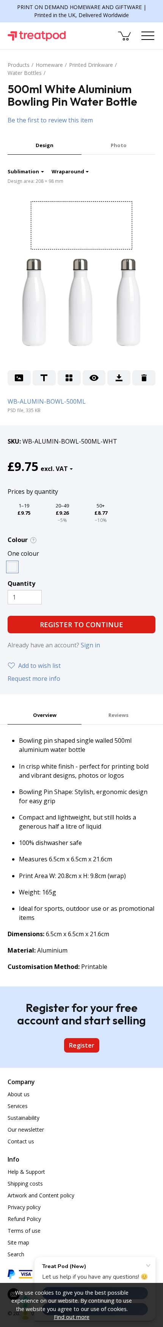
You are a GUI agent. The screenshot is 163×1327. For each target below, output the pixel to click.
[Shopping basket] (125, 35)
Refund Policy (24, 1218)
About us (19, 1094)
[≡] (147, 35)
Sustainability (23, 1117)
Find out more (71, 1317)
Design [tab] (44, 145)
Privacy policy (24, 1207)
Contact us (21, 1141)
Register (81, 1045)
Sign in (90, 645)
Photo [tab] (119, 145)
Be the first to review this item (50, 120)
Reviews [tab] (118, 715)
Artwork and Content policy (41, 1195)
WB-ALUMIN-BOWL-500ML (47, 401)
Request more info (34, 678)
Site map (18, 1242)
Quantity (21, 583)
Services (18, 1106)
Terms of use (24, 1230)
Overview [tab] (44, 715)
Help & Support (26, 1171)
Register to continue (81, 624)
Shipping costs (25, 1183)
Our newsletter (26, 1129)
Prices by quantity (33, 491)
